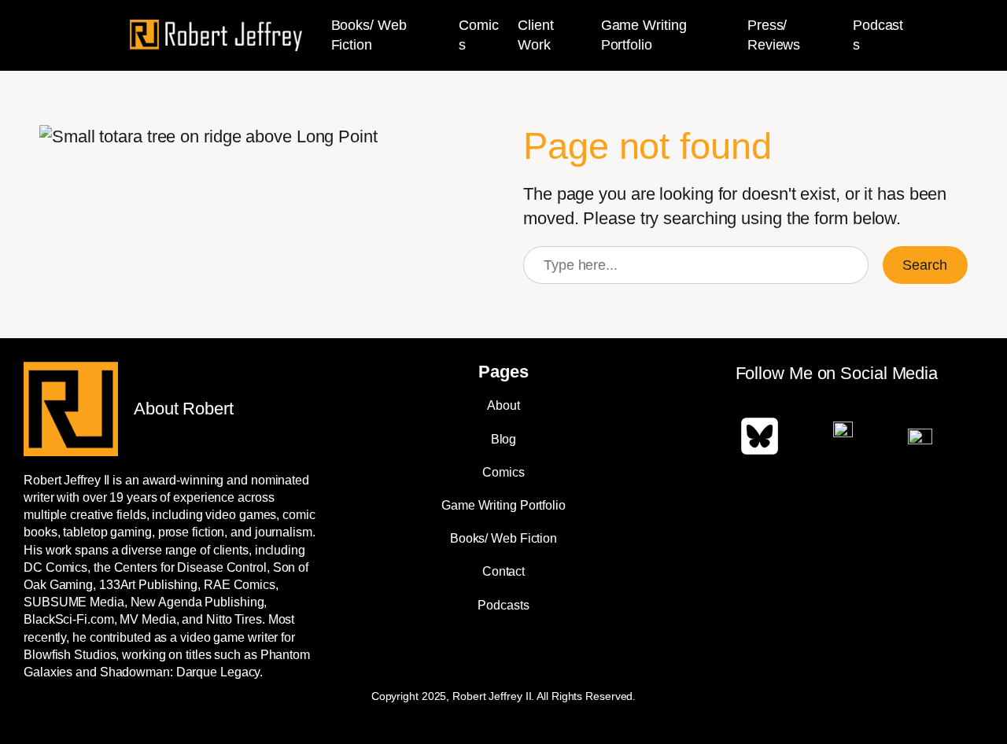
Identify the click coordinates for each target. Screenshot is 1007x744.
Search (924, 265)
